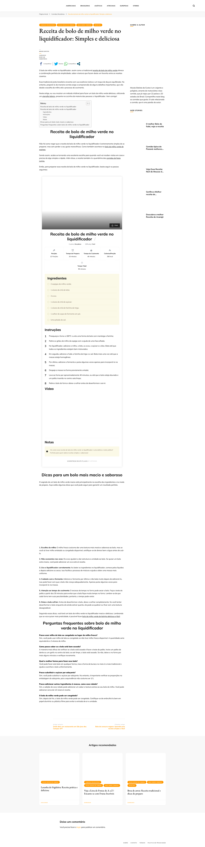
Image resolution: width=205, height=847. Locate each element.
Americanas (71, 6)
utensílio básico (48, 96)
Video (45, 117)
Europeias (124, 6)
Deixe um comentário (46, 58)
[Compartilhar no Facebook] (45, 64)
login (79, 827)
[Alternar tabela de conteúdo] (86, 103)
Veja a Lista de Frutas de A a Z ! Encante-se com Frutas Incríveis (99, 792)
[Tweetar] (58, 64)
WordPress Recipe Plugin (77, 461)
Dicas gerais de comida (66, 25)
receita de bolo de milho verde (105, 70)
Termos (142, 843)
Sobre (125, 843)
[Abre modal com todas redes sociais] (78, 64)
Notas (45, 119)
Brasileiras (85, 6)
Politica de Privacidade (157, 843)
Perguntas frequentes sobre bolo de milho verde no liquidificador (64, 125)
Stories (136, 6)
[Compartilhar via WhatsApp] (70, 64)
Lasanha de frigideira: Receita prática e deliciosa (59, 789)
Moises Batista (44, 51)
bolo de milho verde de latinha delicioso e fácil (101, 616)
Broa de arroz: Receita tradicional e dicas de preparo (144, 792)
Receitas (98, 25)
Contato (133, 843)
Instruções (46, 114)
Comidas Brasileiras (48, 25)
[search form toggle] (194, 6)
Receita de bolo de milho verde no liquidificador (58, 107)
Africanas (111, 6)
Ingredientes (47, 112)
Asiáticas (98, 6)
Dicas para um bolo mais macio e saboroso (56, 122)
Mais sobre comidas (84, 25)
